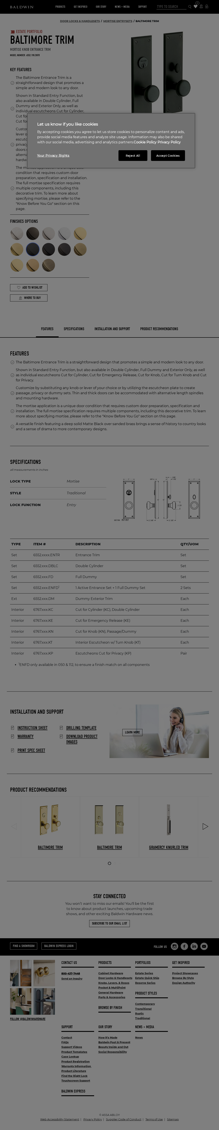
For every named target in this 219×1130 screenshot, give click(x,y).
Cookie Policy (145, 142)
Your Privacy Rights (53, 155)
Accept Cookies (167, 155)
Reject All (133, 155)
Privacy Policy (169, 142)
